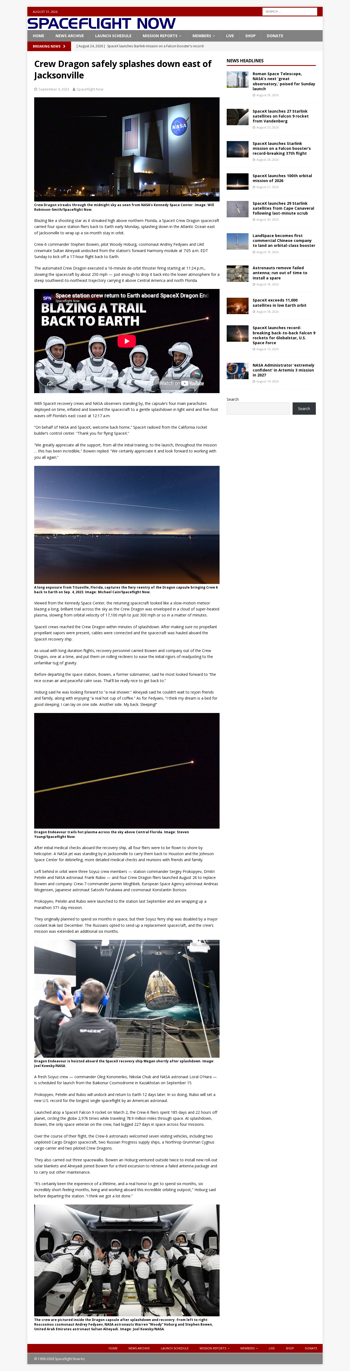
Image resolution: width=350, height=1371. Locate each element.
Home (38, 35)
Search (233, 399)
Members (201, 35)
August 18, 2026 (267, 284)
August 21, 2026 (267, 187)
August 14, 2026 (267, 381)
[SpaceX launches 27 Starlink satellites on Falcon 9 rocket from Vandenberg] (238, 117)
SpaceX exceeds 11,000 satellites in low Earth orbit (280, 302)
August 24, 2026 (267, 159)
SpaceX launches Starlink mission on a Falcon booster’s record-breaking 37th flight (282, 148)
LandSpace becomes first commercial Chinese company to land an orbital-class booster (284, 240)
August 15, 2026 (267, 349)
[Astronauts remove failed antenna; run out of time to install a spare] (238, 273)
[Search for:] (289, 11)
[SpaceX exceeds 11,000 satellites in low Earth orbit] (238, 306)
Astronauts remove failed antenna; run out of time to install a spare (280, 272)
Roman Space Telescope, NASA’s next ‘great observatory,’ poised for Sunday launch (284, 81)
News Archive (70, 35)
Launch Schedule (113, 35)
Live (230, 35)
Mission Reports (160, 35)
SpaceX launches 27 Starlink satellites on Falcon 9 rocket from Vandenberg (281, 116)
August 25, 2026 (267, 127)
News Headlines (245, 61)
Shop (250, 35)
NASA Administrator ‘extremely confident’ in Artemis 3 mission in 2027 (283, 370)
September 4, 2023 (54, 89)
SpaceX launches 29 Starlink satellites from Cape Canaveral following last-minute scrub (283, 208)
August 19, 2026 (267, 252)
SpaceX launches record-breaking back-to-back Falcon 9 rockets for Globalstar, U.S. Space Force (284, 335)
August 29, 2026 (267, 95)
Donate (275, 35)
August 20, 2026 (267, 219)
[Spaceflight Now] (101, 27)
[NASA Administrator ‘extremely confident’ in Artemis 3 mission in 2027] (238, 371)
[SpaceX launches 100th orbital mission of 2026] (238, 181)
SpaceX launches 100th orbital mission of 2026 (282, 178)
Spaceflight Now (90, 89)
